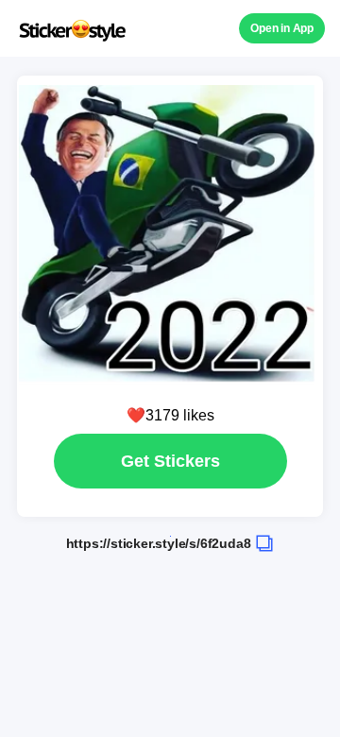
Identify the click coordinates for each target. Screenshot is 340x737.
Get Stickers (170, 461)
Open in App (282, 28)
